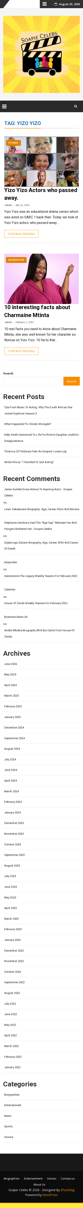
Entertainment (12, 1105)
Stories (13, 143)
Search (8, 373)
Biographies (16, 260)
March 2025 (11, 695)
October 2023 (12, 844)
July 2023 (10, 876)
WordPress (50, 1195)
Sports (8, 1126)
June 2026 (10, 664)
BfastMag (67, 1190)
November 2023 (14, 833)
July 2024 (10, 759)
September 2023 (14, 854)
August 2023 (12, 865)
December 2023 (14, 823)
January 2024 (12, 812)
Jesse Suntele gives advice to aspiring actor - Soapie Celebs (38, 492)
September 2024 (14, 738)
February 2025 (13, 706)
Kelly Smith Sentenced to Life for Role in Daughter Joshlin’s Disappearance (41, 437)
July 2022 (10, 1003)
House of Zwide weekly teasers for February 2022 (36, 603)
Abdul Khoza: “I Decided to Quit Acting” (29, 462)
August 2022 (12, 993)
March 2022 (11, 1046)
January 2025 (12, 717)
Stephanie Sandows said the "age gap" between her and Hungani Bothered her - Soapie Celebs (40, 525)
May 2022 (10, 1024)
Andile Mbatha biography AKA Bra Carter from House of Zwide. (39, 633)
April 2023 (10, 908)
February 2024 (13, 801)
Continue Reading (21, 234)
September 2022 (14, 982)
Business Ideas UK (16, 616)
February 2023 (13, 929)
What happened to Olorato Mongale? (27, 424)
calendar (9, 589)
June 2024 (10, 770)
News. (8, 1115)
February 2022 (13, 1056)
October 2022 (12, 971)
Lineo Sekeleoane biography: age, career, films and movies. (42, 509)
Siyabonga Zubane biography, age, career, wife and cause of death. (41, 545)
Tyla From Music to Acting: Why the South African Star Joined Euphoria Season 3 (38, 410)
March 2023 (11, 918)
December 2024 (14, 727)
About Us (39, 1184)
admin (8, 205)
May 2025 (10, 674)
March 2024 (11, 791)
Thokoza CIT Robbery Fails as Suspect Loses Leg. (35, 451)
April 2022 (10, 1035)
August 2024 (12, 748)
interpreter (10, 562)
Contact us (68, 1178)
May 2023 (10, 897)
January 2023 (12, 939)
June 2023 (10, 886)
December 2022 (14, 950)
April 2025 (10, 685)
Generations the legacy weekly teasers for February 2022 (40, 576)
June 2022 (10, 1014)
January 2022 (12, 1067)
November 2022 (14, 961)
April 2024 (10, 780)
